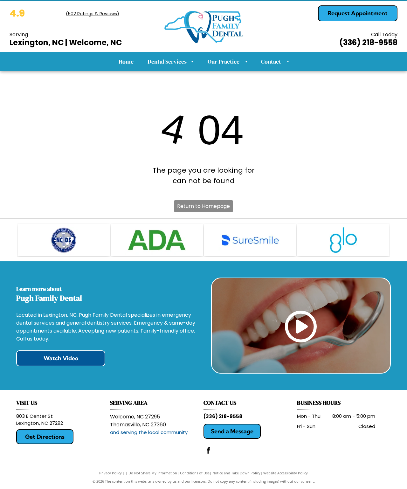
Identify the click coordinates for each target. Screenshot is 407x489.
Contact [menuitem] (271, 61)
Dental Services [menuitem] (170, 61)
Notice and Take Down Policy (236, 473)
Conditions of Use (195, 473)
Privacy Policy (110, 473)
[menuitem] (244, 61)
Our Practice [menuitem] (223, 61)
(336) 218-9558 (223, 416)
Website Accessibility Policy (285, 473)
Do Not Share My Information (152, 473)
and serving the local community (149, 432)
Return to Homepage (203, 206)
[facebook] (208, 451)
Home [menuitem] (126, 61)
